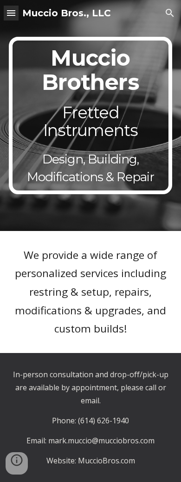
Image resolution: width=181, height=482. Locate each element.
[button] (11, 13)
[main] (90, 115)
